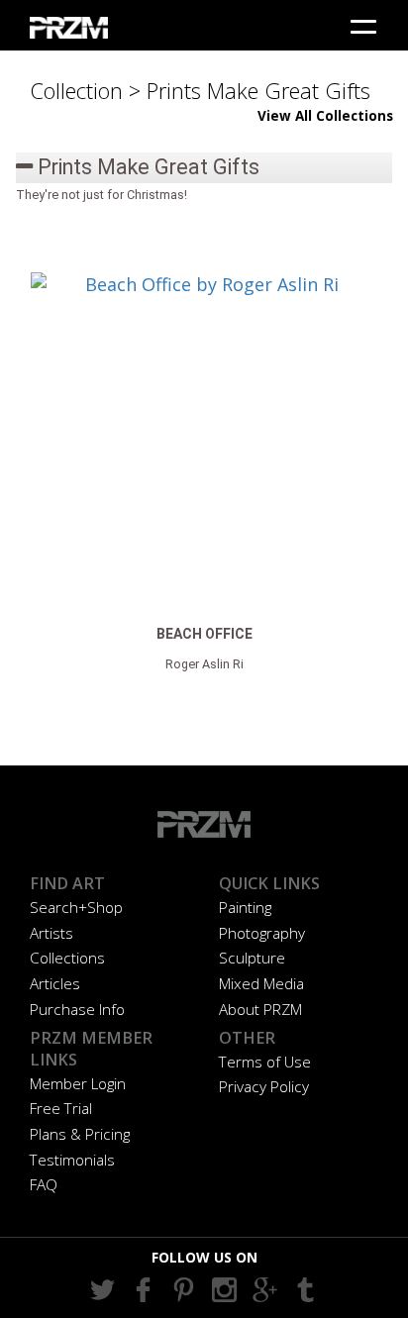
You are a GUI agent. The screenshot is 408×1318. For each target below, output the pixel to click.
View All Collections (325, 116)
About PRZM (260, 1009)
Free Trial (61, 1108)
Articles (55, 983)
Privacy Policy (264, 1086)
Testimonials (72, 1159)
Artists (51, 933)
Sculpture (252, 957)
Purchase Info (77, 1009)
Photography (262, 933)
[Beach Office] (204, 445)
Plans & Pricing (80, 1134)
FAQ (43, 1184)
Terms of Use (265, 1061)
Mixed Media (261, 983)
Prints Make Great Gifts (146, 166)
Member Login (78, 1083)
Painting (245, 907)
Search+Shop (76, 907)
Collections (67, 957)
